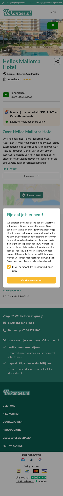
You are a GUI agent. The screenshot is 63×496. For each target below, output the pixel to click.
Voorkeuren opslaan (31, 280)
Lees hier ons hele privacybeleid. (34, 261)
